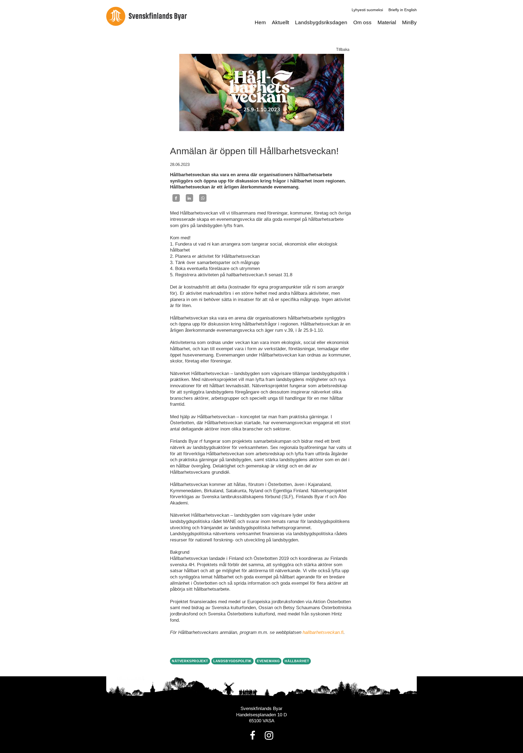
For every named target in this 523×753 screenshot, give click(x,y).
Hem (260, 22)
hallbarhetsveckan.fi (323, 632)
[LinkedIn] (189, 198)
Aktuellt (280, 22)
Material (387, 22)
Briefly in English (402, 10)
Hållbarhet (297, 661)
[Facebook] (176, 198)
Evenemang (268, 661)
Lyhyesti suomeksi (367, 10)
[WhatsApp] (202, 198)
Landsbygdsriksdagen (321, 22)
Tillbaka (342, 49)
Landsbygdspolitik (232, 661)
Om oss (362, 22)
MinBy (409, 22)
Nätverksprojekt (190, 661)
